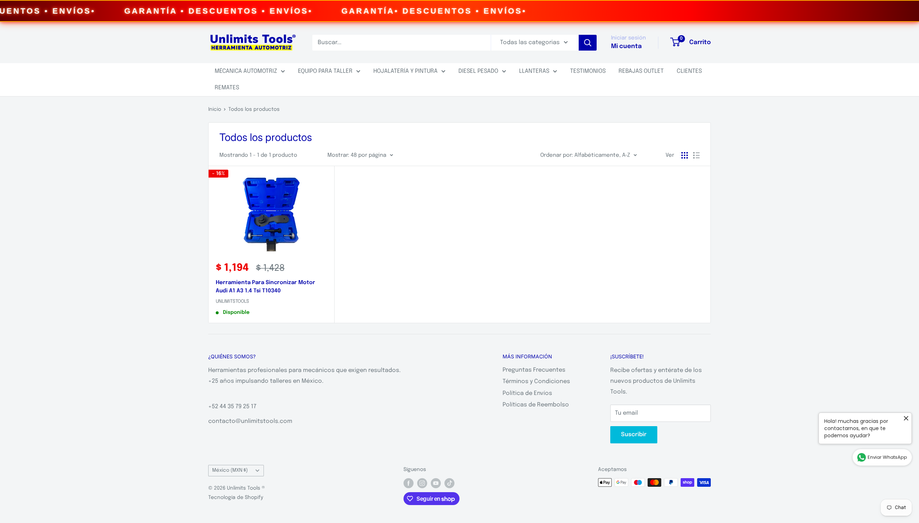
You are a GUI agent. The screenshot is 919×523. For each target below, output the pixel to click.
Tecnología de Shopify (235, 497)
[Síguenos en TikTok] (449, 483)
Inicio (214, 109)
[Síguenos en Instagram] (422, 483)
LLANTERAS (534, 71)
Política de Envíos (527, 393)
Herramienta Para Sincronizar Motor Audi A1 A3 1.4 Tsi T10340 (265, 287)
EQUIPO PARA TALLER (325, 71)
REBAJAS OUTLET (641, 71)
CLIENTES (689, 71)
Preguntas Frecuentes (534, 370)
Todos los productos (254, 109)
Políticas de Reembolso (536, 405)
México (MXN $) (230, 470)
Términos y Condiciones (536, 381)
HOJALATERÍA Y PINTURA (405, 71)
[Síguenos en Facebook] (408, 483)
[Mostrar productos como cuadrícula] (684, 155)
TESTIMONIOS (588, 71)
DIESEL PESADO (478, 71)
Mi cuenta (626, 46)
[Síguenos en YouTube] (436, 483)
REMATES (227, 88)
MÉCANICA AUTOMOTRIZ (246, 71)
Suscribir (634, 435)
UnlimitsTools (232, 301)
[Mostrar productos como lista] (696, 155)
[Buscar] (588, 43)
